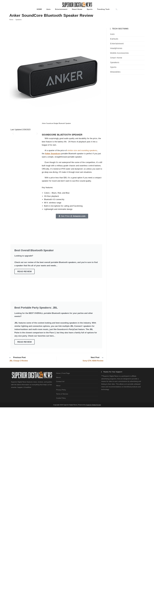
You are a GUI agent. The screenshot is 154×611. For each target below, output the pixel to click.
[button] (13, 133)
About (58, 385)
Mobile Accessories (119, 53)
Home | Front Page (63, 373)
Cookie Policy (61, 398)
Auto (112, 34)
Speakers (18, 19)
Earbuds (114, 39)
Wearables (115, 72)
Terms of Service (62, 394)
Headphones (116, 48)
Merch (58, 377)
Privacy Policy (61, 390)
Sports (113, 67)
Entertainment (117, 43)
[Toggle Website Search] (116, 9)
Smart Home (116, 58)
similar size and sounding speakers (82, 150)
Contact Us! (60, 381)
